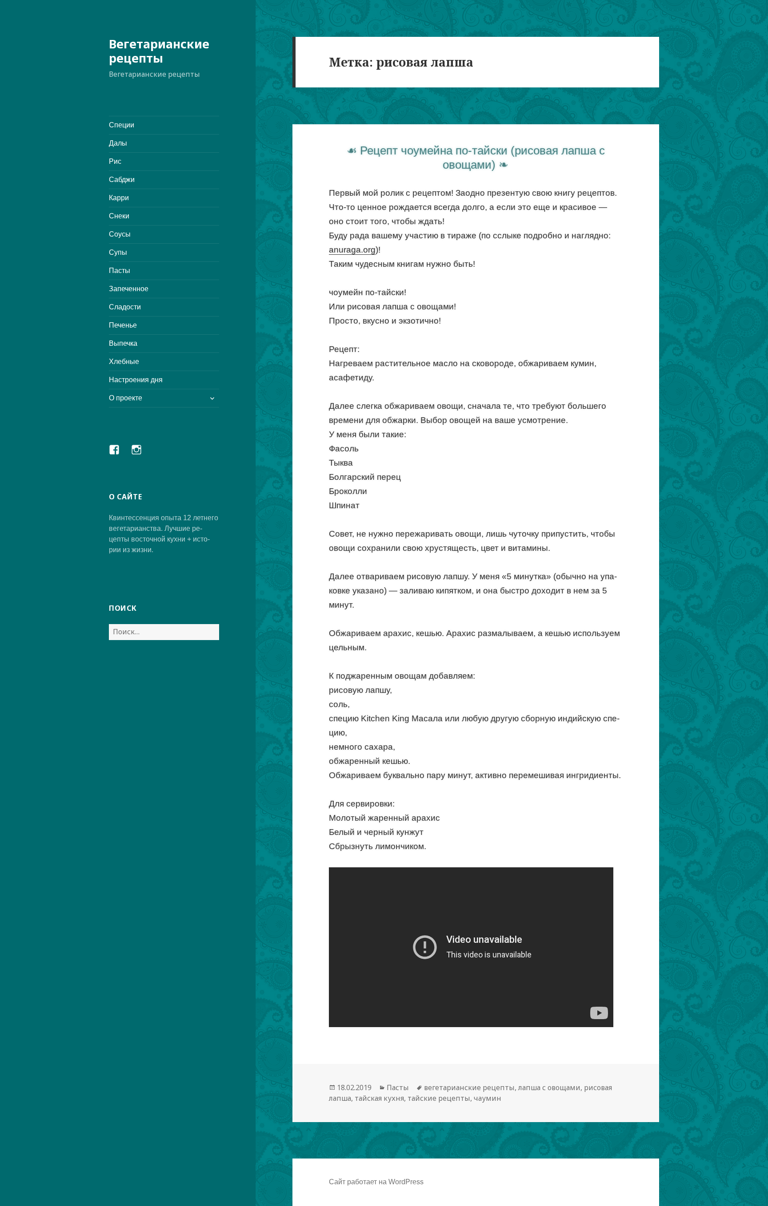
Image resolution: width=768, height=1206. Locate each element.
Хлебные (124, 361)
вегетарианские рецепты (469, 1087)
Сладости (125, 307)
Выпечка (123, 343)
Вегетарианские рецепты (159, 51)
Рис (115, 161)
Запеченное (128, 289)
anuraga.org (352, 249)
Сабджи (122, 179)
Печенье (123, 325)
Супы (118, 252)
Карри (119, 198)
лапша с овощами (549, 1087)
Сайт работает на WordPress (376, 1182)
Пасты (119, 270)
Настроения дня (136, 380)
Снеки (119, 216)
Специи (121, 125)
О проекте (125, 398)
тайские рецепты (439, 1098)
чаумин (487, 1098)
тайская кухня (379, 1098)
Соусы (120, 234)
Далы (118, 143)
